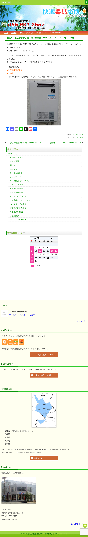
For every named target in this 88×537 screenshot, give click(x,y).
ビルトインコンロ (17, 157)
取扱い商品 (12, 154)
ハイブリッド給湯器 (18, 204)
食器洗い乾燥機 (16, 189)
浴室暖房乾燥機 (16, 212)
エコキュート (15, 169)
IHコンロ (13, 165)
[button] (6, 2)
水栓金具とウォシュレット (21, 200)
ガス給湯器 (14, 161)
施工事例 (13, 33)
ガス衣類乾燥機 (16, 192)
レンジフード (15, 177)
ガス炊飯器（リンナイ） (20, 181)
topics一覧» (82, 321)
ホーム (6, 33)
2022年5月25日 (78, 135)
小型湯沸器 (14, 216)
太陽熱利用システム (18, 208)
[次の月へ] (56, 238)
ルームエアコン (16, 185)
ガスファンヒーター (18, 220)
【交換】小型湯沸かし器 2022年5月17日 (24, 143)
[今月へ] (52, 238)
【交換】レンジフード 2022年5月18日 (64, 143)
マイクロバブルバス (18, 196)
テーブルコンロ (16, 173)
